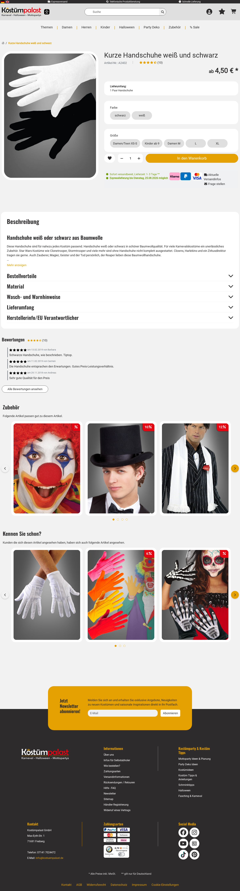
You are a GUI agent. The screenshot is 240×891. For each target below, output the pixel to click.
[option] (50, 115)
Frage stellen (216, 184)
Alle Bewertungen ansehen (25, 389)
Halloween (184, 790)
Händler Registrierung (116, 804)
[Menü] (127, 847)
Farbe (114, 107)
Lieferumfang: (118, 86)
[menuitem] (2, 1)
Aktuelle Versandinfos (212, 177)
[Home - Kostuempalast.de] (45, 754)
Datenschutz (119, 884)
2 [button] (118, 519)
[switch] (121, 854)
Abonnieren (170, 713)
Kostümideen (186, 769)
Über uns (109, 754)
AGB (79, 884)
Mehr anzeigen (16, 265)
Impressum (139, 884)
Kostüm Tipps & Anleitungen (187, 777)
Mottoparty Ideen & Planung (194, 758)
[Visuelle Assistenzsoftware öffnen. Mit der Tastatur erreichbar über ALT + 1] (45, 12)
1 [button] (113, 519)
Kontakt (66, 884)
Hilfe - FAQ (110, 788)
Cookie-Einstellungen (165, 884)
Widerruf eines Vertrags (117, 810)
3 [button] (122, 519)
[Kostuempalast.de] (21, 12)
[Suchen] (162, 11)
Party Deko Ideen (188, 764)
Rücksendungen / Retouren (119, 782)
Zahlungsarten (112, 771)
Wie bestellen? (112, 765)
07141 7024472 (46, 852)
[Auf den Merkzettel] (109, 158)
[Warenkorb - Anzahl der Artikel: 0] (233, 12)
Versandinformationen (116, 776)
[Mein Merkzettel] (222, 12)
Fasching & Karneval (190, 796)
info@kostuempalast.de (49, 858)
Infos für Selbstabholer (117, 760)
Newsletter (110, 793)
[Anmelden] (209, 12)
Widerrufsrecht (96, 884)
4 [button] (127, 519)
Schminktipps (186, 784)
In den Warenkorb (192, 158)
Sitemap (108, 799)
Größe (114, 135)
